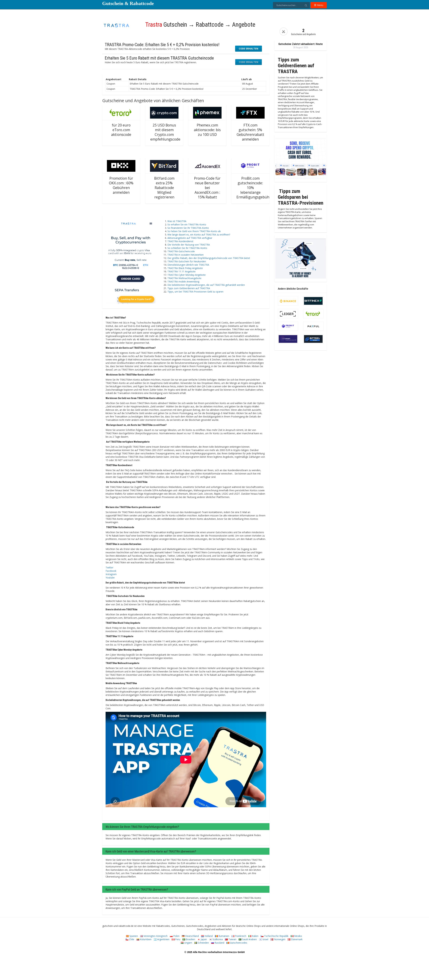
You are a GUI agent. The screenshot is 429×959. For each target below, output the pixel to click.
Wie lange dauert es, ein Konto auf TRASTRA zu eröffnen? (198, 234)
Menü (319, 5)
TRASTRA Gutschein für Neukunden (186, 261)
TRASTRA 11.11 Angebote (181, 271)
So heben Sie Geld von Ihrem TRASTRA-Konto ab (194, 231)
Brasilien (190, 939)
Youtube (110, 577)
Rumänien (223, 936)
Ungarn (187, 942)
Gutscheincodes (238, 942)
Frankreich (240, 936)
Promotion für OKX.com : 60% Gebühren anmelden (121, 185)
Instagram (111, 574)
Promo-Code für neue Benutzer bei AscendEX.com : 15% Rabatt (207, 187)
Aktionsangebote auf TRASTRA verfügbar (189, 237)
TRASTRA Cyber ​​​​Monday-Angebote (186, 274)
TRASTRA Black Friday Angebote (185, 268)
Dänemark (296, 939)
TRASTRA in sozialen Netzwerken (185, 254)
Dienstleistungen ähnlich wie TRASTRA (188, 264)
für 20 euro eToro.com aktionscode (121, 130)
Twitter (109, 567)
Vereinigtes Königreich (155, 936)
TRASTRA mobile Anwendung (183, 281)
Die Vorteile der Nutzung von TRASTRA (188, 244)
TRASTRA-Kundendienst (180, 241)
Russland (219, 942)
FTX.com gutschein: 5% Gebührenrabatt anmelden (250, 132)
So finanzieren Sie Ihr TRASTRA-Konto (188, 227)
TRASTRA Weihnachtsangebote (184, 278)
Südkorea (217, 939)
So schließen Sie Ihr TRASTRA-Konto (187, 248)
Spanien (133, 936)
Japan (203, 939)
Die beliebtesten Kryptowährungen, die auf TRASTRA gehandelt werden (206, 284)
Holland (208, 936)
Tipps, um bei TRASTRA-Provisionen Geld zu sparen (195, 291)
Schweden (203, 942)
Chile (131, 939)
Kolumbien (145, 939)
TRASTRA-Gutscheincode (181, 251)
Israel (265, 939)
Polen (176, 936)
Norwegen (279, 939)
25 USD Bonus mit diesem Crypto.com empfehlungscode (165, 132)
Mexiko (297, 936)
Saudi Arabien (249, 939)
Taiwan (232, 939)
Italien (254, 936)
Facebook (111, 570)
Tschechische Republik (275, 936)
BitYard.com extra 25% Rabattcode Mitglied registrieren (164, 187)
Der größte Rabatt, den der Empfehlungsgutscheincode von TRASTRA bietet (208, 258)
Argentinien (163, 939)
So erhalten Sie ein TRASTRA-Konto (186, 224)
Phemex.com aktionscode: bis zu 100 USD (207, 130)
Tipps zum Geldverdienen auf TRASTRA (188, 288)
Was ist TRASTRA (176, 221)
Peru (177, 939)
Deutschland (192, 936)
